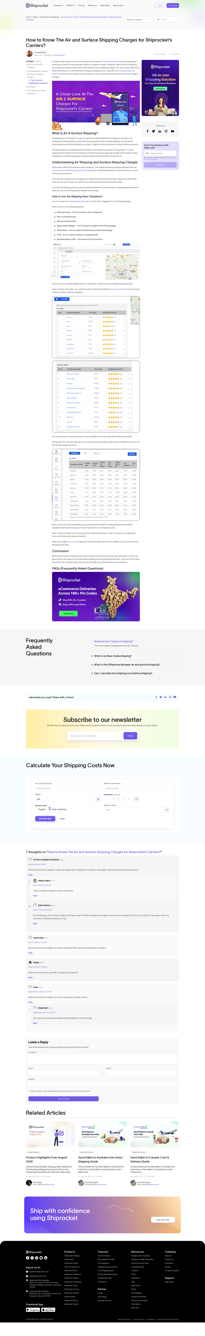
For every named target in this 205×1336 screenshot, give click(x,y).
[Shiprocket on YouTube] (174, 697)
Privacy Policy (171, 157)
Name (31, 1068)
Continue (160, 165)
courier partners (117, 289)
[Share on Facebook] (156, 697)
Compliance (151, 1319)
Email (108, 1068)
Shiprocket (60, 55)
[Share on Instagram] (170, 697)
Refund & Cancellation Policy (168, 1319)
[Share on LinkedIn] (165, 697)
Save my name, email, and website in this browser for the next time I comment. (60, 1091)
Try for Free (173, 5)
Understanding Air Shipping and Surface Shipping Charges (37, 74)
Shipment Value (110, 805)
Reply (30, 875)
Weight (38, 794)
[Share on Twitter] (160, 697)
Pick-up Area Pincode (43, 783)
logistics (82, 138)
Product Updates (33, 1152)
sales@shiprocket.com (38, 1276)
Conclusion (31, 87)
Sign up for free (163, 1219)
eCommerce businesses (112, 61)
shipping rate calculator (79, 201)
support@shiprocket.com (39, 1271)
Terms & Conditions (151, 159)
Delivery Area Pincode (112, 783)
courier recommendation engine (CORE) (70, 170)
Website (31, 1079)
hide (38, 61)
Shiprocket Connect (86, 1152)
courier (72, 541)
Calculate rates (45, 818)
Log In (160, 5)
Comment (32, 1052)
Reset (62, 818)
